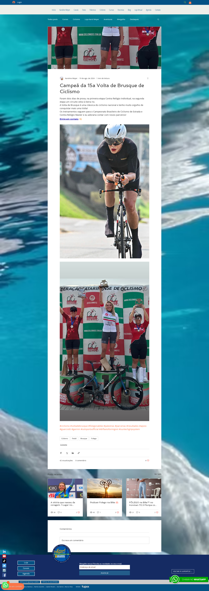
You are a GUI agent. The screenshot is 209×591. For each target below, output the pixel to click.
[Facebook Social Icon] (4, 575)
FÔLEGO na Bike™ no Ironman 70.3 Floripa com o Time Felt (143, 503)
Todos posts (53, 19)
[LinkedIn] (4, 551)
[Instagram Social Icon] (4, 570)
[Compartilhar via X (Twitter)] (67, 453)
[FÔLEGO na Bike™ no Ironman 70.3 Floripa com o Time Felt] (143, 488)
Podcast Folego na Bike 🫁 (104, 502)
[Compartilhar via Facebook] (61, 453)
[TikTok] (4, 561)
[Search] (168, 2)
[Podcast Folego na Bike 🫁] (104, 488)
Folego (94, 438)
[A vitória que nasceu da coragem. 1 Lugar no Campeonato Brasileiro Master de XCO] (65, 488)
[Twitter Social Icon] (4, 566)
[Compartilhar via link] (79, 453)
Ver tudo (157, 474)
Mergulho (121, 19)
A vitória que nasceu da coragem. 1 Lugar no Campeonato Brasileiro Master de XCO (63, 503)
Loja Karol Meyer (92, 19)
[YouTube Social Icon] (4, 556)
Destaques (134, 19)
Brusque (84, 438)
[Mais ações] (147, 78)
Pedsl (74, 438)
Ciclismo (76, 19)
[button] (190, 2)
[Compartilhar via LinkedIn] (73, 453)
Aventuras (108, 19)
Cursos (65, 19)
